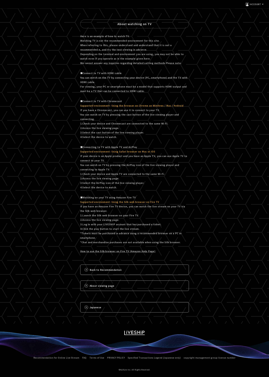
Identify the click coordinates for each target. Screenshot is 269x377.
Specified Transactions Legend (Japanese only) (154, 357)
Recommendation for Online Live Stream (56, 357)
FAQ (84, 357)
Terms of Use (97, 357)
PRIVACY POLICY (116, 357)
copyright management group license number (210, 357)
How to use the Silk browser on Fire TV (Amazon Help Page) (118, 251)
